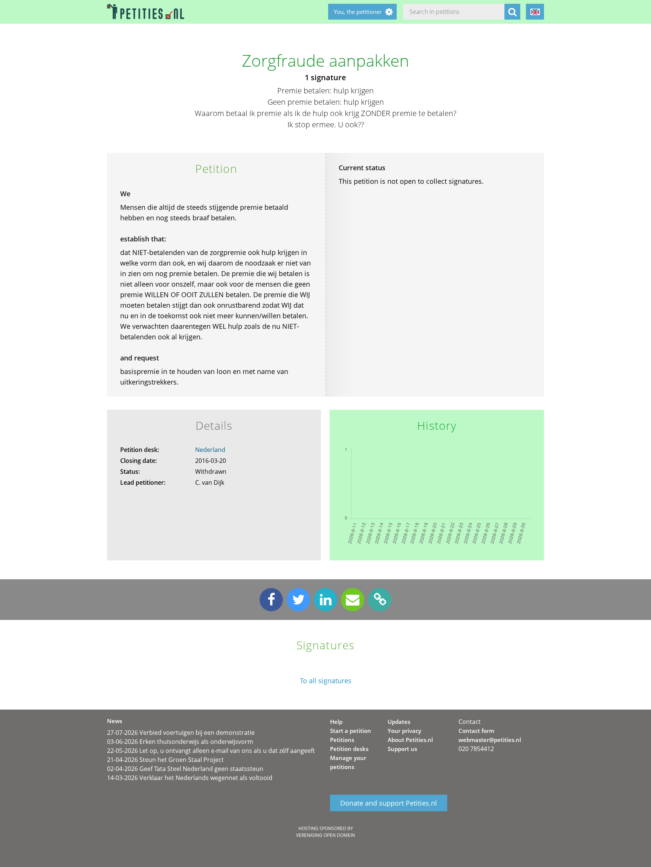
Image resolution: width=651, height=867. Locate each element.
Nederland (210, 450)
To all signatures (325, 681)
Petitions (342, 739)
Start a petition (350, 730)
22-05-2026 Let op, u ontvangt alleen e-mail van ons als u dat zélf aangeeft (211, 750)
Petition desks (349, 749)
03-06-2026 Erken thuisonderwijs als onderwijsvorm (180, 741)
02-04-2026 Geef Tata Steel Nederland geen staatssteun (185, 769)
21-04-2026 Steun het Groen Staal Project (165, 760)
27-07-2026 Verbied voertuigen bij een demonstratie (181, 732)
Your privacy (404, 730)
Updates (399, 721)
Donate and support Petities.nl (388, 802)
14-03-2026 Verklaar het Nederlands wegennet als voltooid (189, 778)
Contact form (476, 730)
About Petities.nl (410, 739)
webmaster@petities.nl (489, 739)
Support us (402, 749)
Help (336, 721)
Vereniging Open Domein (325, 835)
